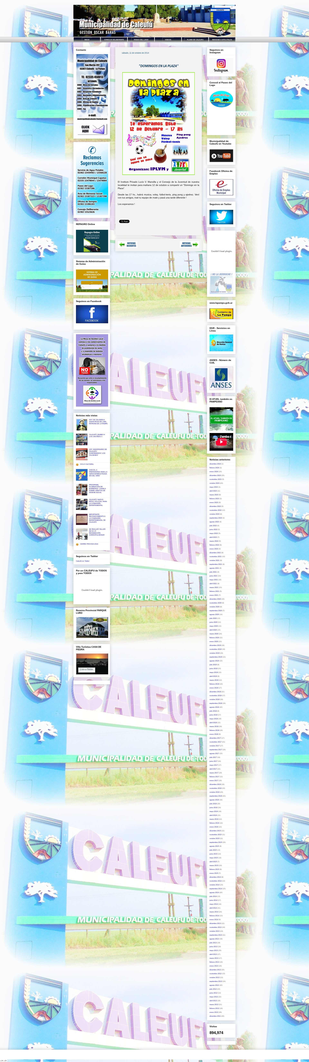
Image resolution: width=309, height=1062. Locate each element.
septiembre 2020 (216, 610)
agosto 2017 (214, 753)
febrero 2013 (214, 962)
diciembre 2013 (215, 923)
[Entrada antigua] (189, 246)
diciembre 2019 (215, 645)
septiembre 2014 (216, 889)
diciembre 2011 (215, 1016)
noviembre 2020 (216, 603)
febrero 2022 (214, 545)
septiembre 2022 (216, 518)
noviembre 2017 (216, 742)
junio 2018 (213, 715)
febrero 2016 (214, 823)
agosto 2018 (214, 707)
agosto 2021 (214, 568)
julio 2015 (213, 850)
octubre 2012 (215, 977)
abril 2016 (213, 815)
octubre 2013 (215, 931)
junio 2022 (213, 529)
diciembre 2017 (215, 738)
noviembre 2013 (216, 927)
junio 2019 (213, 668)
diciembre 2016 (215, 784)
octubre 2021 (215, 560)
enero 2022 (214, 549)
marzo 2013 (214, 958)
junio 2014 (213, 900)
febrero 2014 (214, 916)
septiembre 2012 (216, 981)
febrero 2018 (214, 730)
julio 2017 (213, 757)
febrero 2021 (214, 591)
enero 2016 (214, 827)
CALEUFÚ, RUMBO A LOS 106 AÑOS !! (97, 435)
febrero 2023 (214, 498)
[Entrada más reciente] (127, 246)
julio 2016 (213, 804)
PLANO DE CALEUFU (195, 40)
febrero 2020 (214, 637)
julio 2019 (213, 665)
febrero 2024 (214, 468)
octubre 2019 (215, 653)
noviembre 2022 (216, 510)
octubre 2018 (215, 699)
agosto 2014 (214, 892)
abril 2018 (213, 722)
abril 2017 (213, 769)
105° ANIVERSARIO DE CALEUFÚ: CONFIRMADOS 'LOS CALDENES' (98, 452)
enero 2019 (214, 688)
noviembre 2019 (216, 649)
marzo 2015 (214, 865)
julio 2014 (213, 896)
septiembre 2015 (216, 842)
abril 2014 (213, 908)
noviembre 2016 (216, 788)
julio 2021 (213, 572)
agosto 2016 (214, 800)
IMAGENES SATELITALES (222, 40)
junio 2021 (213, 576)
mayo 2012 (214, 997)
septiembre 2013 (216, 935)
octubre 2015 (215, 838)
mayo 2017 (214, 765)
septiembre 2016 (216, 796)
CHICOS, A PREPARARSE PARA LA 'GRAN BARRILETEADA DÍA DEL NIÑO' (98, 473)
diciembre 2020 (215, 599)
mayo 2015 (214, 858)
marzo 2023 (214, 495)
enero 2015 (214, 873)
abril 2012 (213, 1000)
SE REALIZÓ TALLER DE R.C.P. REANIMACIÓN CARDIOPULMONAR (97, 532)
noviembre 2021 (216, 556)
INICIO (86, 40)
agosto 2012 (214, 985)
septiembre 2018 (216, 703)
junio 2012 (213, 993)
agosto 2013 (214, 939)
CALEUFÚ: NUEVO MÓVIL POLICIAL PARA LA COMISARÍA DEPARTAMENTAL (98, 502)
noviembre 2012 (216, 973)
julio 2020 (213, 618)
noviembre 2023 (216, 479)
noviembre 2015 (216, 834)
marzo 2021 (214, 587)
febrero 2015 (214, 869)
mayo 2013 (214, 950)
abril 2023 (213, 491)
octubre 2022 (215, 514)
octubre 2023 (215, 483)
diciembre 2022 (215, 506)
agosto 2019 (214, 661)
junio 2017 (213, 761)
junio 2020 (213, 622)
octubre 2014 (215, 885)
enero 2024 (214, 471)
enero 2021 (214, 595)
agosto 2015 (214, 846)
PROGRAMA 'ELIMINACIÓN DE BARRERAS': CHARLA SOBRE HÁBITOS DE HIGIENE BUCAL (97, 488)
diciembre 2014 (215, 877)
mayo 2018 (214, 719)
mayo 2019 (214, 672)
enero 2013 (214, 966)
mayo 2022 (214, 533)
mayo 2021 (214, 580)
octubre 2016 (215, 792)
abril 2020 (213, 630)
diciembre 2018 (215, 692)
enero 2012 (214, 1012)
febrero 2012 (214, 1008)
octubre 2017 (215, 746)
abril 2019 (213, 676)
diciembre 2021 (215, 553)
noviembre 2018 (216, 695)
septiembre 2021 (216, 564)
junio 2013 (213, 946)
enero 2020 (214, 641)
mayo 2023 (214, 487)
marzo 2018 (214, 726)
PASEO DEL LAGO (141, 40)
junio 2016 (213, 807)
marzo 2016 (214, 819)
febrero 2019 (214, 684)
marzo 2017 (214, 773)
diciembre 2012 (215, 970)
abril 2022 (213, 537)
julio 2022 (213, 525)
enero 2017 (214, 780)
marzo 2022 (214, 541)
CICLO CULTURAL (87, 464)
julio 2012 (213, 989)
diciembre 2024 (215, 464)
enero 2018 (214, 734)
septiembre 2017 (216, 749)
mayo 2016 (214, 811)
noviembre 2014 (216, 881)
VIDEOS (168, 40)
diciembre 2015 (215, 831)
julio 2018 (213, 711)
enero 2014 (214, 919)
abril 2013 (213, 954)
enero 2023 (214, 502)
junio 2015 (213, 854)
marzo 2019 (214, 680)
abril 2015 (213, 861)
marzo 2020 (214, 634)
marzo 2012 (214, 1004)
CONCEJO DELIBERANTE (114, 40)
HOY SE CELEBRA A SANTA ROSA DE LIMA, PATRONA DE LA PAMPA (98, 421)
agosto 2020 (214, 614)
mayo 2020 (214, 626)
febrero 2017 (214, 777)
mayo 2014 (214, 904)
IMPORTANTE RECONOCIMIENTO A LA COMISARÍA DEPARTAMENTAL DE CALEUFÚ (97, 518)
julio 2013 (213, 943)
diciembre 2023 (215, 475)
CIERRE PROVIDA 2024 (89, 544)
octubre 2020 (215, 607)
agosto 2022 (214, 522)
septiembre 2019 (216, 657)
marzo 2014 (214, 912)
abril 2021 (213, 583)
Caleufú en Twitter (82, 561)
